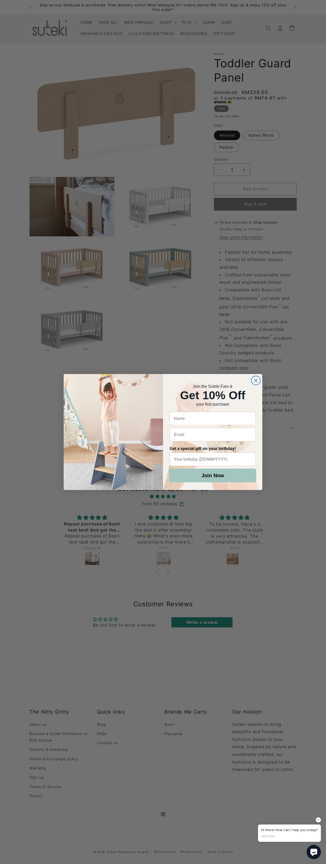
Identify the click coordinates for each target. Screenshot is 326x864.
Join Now (212, 475)
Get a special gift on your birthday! (203, 448)
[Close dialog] (255, 380)
